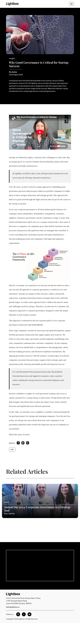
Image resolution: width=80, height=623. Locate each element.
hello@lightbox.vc (13, 607)
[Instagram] (24, 614)
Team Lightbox (9, 513)
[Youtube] (29, 614)
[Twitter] (22, 442)
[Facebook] (18, 442)
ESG (12, 449)
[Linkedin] (18, 614)
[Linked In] (27, 442)
